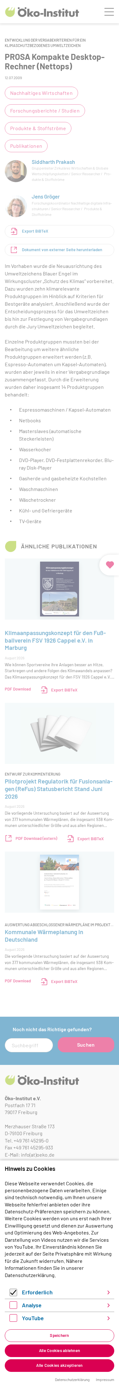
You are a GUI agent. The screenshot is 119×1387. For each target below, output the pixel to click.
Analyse (32, 1305)
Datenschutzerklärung (30, 1275)
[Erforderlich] (13, 1294)
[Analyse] (13, 1307)
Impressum (105, 1379)
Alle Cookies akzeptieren (59, 1365)
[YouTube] (13, 1320)
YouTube (33, 1318)
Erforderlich (37, 1292)
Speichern (59, 1335)
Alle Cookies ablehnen (59, 1350)
